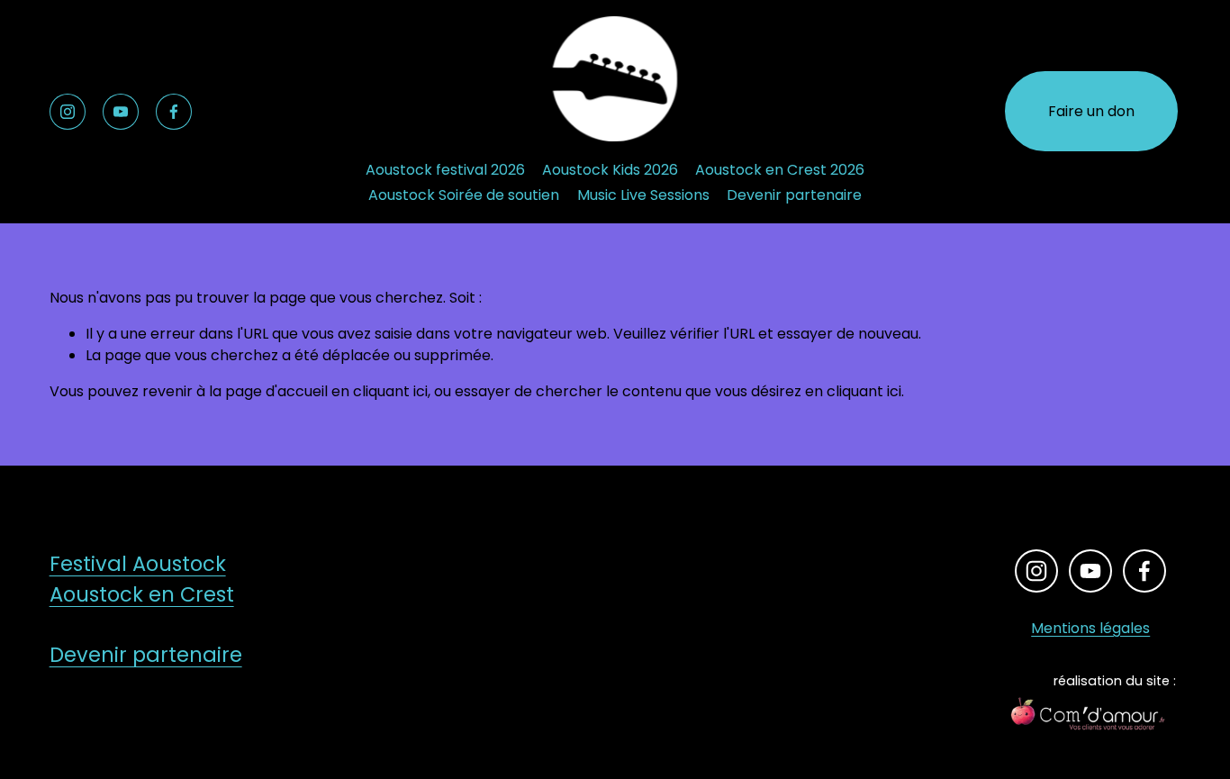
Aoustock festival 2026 (445, 169)
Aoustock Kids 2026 (610, 169)
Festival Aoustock (138, 563)
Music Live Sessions (643, 195)
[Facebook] (174, 112)
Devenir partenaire (794, 195)
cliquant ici (390, 391)
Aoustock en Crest (142, 594)
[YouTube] (121, 112)
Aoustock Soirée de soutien (463, 195)
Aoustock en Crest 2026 (779, 169)
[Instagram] (68, 112)
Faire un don (1091, 111)
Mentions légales (1090, 628)
